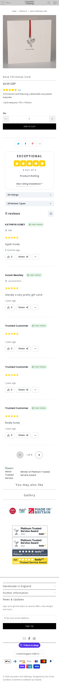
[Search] (48, 2)
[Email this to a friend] (40, 144)
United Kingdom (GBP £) (27, 653)
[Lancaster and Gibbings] (29, 2)
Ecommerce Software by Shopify (26, 679)
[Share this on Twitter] (18, 144)
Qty (4, 113)
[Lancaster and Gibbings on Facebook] (29, 638)
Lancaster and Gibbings (21, 676)
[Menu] (1, 2)
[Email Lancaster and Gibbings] (24, 638)
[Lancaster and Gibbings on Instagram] (34, 638)
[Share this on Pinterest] (33, 144)
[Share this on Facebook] (25, 144)
